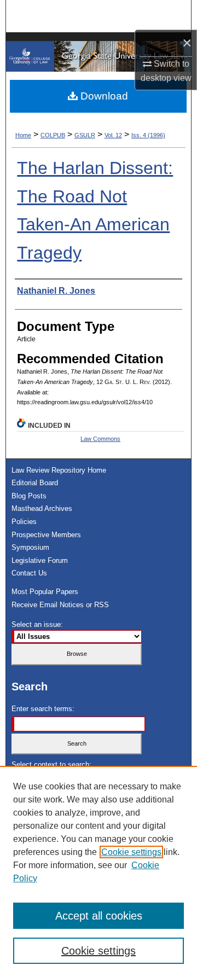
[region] (98, 871)
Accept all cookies (98, 916)
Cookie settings (131, 852)
